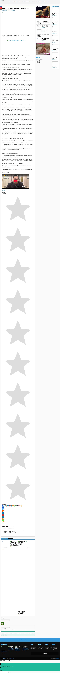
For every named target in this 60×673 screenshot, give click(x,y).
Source (3, 190)
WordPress (12, 658)
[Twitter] (5, 505)
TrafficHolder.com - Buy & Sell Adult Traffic (6, 660)
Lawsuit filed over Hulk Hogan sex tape (9, 528)
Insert (9, 672)
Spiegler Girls (38, 61)
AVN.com (46, 648)
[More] (21, 505)
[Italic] (1, 628)
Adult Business (3, 650)
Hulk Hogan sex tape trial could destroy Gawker (10, 531)
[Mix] (13, 505)
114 (56, 33)
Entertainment (33, 647)
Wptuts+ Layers (40, 648)
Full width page (55, 647)
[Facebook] (3, 505)
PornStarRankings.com (48, 647)
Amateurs (13, 10)
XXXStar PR (38, 62)
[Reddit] (6, 505)
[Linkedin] (8, 505)
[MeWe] (11, 505)
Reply (1, 670)
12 (10, 546)
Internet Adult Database (39, 59)
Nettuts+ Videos (40, 647)
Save (1, 7)
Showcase (4, 658)
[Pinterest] (10, 505)
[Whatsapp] (14, 505)
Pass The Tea (38, 60)
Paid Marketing (33, 648)
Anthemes (57, 658)
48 (56, 67)
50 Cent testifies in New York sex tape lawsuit (10, 532)
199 (56, 24)
